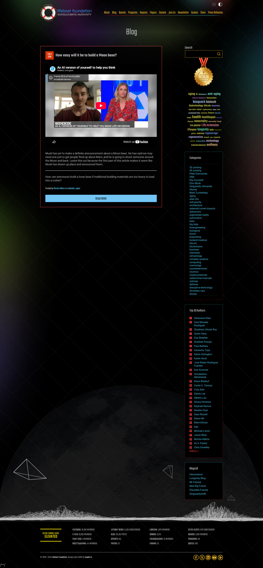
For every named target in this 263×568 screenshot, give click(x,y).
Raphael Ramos (202, 406)
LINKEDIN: (153, 530)
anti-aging (214, 94)
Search (219, 54)
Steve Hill (199, 418)
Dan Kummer (201, 369)
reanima (200, 133)
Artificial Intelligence (199, 98)
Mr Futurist (195, 482)
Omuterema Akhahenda (200, 376)
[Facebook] (196, 557)
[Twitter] (202, 557)
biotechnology (196, 105)
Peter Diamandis (198, 173)
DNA (191, 176)
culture (214, 110)
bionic (192, 233)
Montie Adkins (59, 188)
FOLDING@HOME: (156, 539)
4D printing (195, 170)
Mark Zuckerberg (198, 192)
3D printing (195, 167)
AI (197, 94)
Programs (132, 12)
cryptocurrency (207, 110)
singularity (217, 138)
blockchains (195, 246)
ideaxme (190, 122)
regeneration (196, 137)
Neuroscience (217, 130)
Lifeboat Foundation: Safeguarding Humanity (66, 12)
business (194, 249)
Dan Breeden (201, 337)
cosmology (195, 265)
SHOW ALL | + (194, 451)
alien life (194, 199)
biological (194, 230)
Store (203, 12)
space (77, 188)
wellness (212, 145)
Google (189, 118)
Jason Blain (200, 435)
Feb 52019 (49, 55)
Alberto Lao (200, 397)
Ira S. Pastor (200, 443)
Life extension (210, 125)
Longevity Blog (197, 478)
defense (193, 284)
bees (192, 221)
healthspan (209, 117)
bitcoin (207, 105)
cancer (199, 109)
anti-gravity (195, 202)
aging (191, 94)
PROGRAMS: (192, 539)
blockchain (216, 106)
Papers (153, 12)
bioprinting (195, 237)
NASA (212, 130)
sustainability (200, 141)
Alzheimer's (202, 94)
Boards (122, 12)
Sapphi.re (88, 557)
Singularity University (200, 186)
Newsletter (183, 12)
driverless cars (197, 290)
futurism (217, 113)
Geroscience (196, 474)
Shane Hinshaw (202, 401)
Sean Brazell (200, 414)
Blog (114, 12)
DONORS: (153, 535)
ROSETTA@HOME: (79, 544)
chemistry (194, 252)
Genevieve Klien (202, 318)
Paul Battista (201, 346)
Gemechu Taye (202, 350)
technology (212, 141)
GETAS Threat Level (51, 536)
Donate (162, 12)
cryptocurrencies (198, 275)
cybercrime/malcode (200, 278)
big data (193, 224)
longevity (203, 130)
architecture (195, 205)
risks (211, 137)
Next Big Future (197, 486)
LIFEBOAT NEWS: (117, 530)
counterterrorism (198, 268)
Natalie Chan (201, 410)
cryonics (193, 271)
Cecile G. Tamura (203, 385)
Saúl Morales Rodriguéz (201, 324)
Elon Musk (195, 183)
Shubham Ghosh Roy (205, 329)
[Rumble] (220, 557)
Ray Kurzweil (196, 180)
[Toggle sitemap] (214, 4)
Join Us (171, 12)
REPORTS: (115, 539)
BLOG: (113, 535)
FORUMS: (153, 544)
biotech (211, 102)
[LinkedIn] (208, 557)
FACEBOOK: (76, 530)
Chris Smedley (201, 447)
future (211, 112)
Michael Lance (202, 430)
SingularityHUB (197, 493)
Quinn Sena (200, 333)
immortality (201, 121)
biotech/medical (198, 240)
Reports (143, 12)
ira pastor (195, 125)
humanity (219, 118)
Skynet (193, 189)
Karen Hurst (200, 358)
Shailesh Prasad (203, 341)
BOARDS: (191, 535)
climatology (195, 256)
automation (195, 217)
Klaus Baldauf (201, 381)
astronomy (195, 211)
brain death (192, 110)
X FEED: (75, 535)
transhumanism (198, 145)
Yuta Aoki (199, 389)
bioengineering (197, 227)
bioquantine (212, 98)
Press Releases (215, 12)
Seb (196, 426)
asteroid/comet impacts (202, 208)
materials (71, 188)
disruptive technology (200, 287)
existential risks (194, 113)
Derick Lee (199, 393)
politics (193, 134)
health (196, 117)
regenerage (211, 133)
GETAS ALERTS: (194, 530)
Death (218, 110)
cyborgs (193, 281)
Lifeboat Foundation (59, 557)
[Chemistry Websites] (204, 73)
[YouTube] (214, 557)
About (107, 12)
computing (195, 262)
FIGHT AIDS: (77, 539)
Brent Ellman (201, 422)
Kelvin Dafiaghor (203, 354)
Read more (101, 198)
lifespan (192, 129)
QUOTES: (191, 544)
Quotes (194, 12)
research (206, 138)
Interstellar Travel (214, 122)
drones (193, 294)
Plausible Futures (198, 489)
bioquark (199, 102)
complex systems (198, 259)
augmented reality (199, 214)
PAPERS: (114, 544)
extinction (204, 113)
